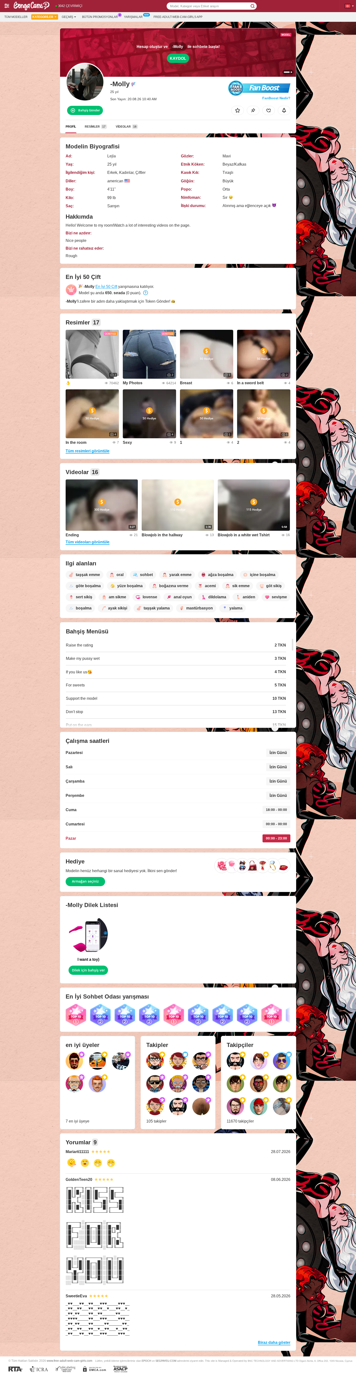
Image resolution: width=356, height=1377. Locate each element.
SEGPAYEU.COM (165, 1360)
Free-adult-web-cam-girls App (178, 17)
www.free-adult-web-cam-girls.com (69, 1360)
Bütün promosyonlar (100, 17)
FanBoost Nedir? (276, 98)
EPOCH (146, 1360)
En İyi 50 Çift (106, 287)
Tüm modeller (16, 17)
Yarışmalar (133, 17)
